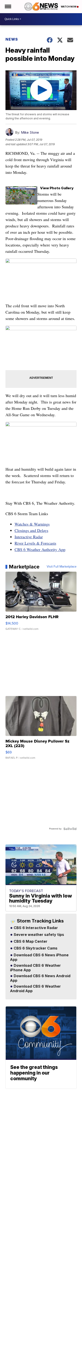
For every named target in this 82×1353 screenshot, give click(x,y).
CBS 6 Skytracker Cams (35, 948)
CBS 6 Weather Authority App (40, 549)
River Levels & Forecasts (35, 543)
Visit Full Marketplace (62, 566)
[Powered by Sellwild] (70, 828)
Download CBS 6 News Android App (40, 978)
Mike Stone (30, 132)
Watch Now (69, 6)
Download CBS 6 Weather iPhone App (35, 968)
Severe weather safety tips (38, 935)
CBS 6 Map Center (30, 942)
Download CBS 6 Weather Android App (35, 988)
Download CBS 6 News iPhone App (39, 957)
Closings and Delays (31, 530)
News (11, 39)
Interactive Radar (29, 536)
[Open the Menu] (7, 6)
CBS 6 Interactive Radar (35, 928)
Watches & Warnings (32, 524)
